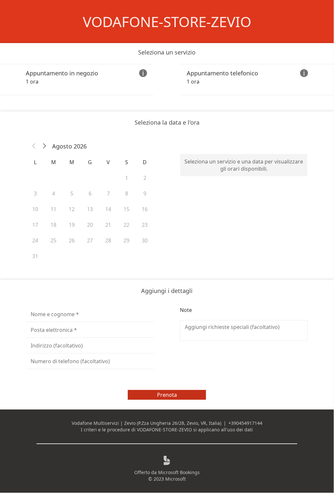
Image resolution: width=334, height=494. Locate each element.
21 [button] (108, 224)
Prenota (167, 394)
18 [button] (53, 224)
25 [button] (53, 240)
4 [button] (53, 193)
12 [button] (72, 209)
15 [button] (126, 209)
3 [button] (35, 193)
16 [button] (145, 209)
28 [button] (108, 240)
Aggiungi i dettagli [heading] (167, 291)
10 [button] (35, 209)
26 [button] (72, 240)
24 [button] (35, 240)
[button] (34, 146)
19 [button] (72, 224)
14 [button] (108, 209)
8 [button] (126, 193)
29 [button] (126, 240)
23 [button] (145, 224)
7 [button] (108, 193)
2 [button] (144, 177)
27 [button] (90, 240)
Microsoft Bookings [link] (179, 472)
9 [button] (144, 193)
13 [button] (90, 209)
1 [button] (126, 177)
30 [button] (145, 240)
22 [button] (126, 224)
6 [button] (90, 193)
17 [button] (35, 224)
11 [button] (53, 209)
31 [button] (35, 256)
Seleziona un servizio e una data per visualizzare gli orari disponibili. (243, 165)
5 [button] (71, 193)
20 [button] (90, 224)
